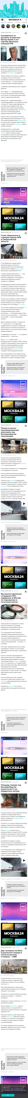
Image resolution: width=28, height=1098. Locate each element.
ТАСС (10, 92)
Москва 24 (14, 20)
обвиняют (23, 110)
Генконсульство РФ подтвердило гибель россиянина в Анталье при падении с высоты (16, 1058)
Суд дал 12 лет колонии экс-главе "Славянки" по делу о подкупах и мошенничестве (16, 175)
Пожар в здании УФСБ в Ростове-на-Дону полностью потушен (16, 364)
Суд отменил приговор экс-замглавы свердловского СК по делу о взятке (15, 724)
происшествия (4, 183)
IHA (8, 984)
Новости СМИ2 (4, 207)
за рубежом (10, 1071)
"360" (2, 324)
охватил (6, 339)
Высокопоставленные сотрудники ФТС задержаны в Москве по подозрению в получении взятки (16, 169)
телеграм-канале (18, 818)
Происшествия (15, 32)
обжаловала (18, 124)
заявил (3, 681)
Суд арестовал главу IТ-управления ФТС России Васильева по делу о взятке (16, 719)
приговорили (21, 120)
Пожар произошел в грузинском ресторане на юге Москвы (15, 534)
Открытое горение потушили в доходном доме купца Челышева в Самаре (16, 529)
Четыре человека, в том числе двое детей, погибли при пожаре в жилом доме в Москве (16, 1064)
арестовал (11, 686)
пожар (9, 375)
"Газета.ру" (22, 304)
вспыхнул (12, 480)
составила (4, 486)
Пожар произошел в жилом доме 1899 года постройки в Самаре (16, 368)
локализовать (17, 349)
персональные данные (16, 1087)
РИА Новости (14, 1006)
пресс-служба (20, 269)
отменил (3, 133)
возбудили (16, 661)
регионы (13, 375)
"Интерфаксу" (11, 73)
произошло (10, 1017)
